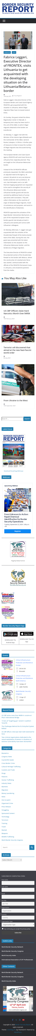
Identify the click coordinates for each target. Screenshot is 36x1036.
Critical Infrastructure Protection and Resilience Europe (24, 662)
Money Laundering (8, 793)
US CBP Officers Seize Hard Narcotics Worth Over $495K (17, 312)
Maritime (5, 787)
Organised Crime (7, 803)
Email (3, 894)
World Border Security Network (12, 947)
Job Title (4, 900)
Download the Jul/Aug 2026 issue (13, 471)
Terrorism (5, 820)
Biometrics (5, 753)
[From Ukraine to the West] (18, 365)
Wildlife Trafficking (8, 837)
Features (4, 777)
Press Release (6, 807)
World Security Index (9, 955)
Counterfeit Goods (8, 760)
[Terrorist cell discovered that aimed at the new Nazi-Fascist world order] (18, 326)
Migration (7, 52)
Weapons (5, 833)
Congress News (7, 757)
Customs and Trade (8, 770)
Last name (5, 887)
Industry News (6, 783)
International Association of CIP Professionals (17, 960)
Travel (4, 827)
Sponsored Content (8, 813)
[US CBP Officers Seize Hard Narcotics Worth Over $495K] (18, 284)
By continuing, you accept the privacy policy (17, 929)
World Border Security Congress (12, 840)
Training (4, 823)
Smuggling (5, 810)
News (14, 52)
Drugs (4, 773)
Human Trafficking (8, 780)
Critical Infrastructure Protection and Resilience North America (24, 678)
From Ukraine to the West (16, 400)
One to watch (6, 800)
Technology (5, 817)
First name (5, 880)
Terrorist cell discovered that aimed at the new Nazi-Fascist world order (17, 350)
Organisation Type (7, 921)
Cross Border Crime (8, 763)
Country (4, 914)
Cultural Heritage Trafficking (11, 767)
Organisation (5, 907)
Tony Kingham (18, 96)
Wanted (4, 830)
